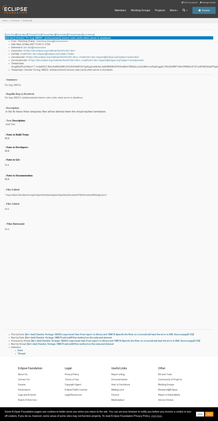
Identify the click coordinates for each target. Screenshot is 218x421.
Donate (205, 10)
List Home (88, 34)
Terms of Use (72, 379)
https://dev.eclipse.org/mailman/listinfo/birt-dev (49, 50)
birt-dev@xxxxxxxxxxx (35, 47)
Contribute (15, 20)
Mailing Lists (117, 389)
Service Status (165, 400)
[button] (185, 10)
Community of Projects (170, 379)
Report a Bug (118, 374)
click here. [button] (156, 416)
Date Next (22, 34)
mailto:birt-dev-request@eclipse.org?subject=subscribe (109, 57)
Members (120, 10)
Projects (160, 10)
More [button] (173, 10)
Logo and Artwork (27, 395)
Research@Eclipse (167, 389)
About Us (22, 374)
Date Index (61, 34)
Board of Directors (27, 400)
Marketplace (117, 400)
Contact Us (24, 379)
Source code (27, 20)
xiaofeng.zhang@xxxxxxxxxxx (52, 41)
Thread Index (75, 34)
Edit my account (191, 2)
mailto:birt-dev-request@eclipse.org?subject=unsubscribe (113, 60)
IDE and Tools (165, 374)
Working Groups (140, 10)
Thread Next (48, 34)
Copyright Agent (73, 384)
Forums (115, 395)
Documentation (119, 379)
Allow (209, 414)
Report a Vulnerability (169, 395)
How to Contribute (120, 384)
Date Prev (10, 34)
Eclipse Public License (76, 389)
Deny (200, 414)
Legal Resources (73, 395)
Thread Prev (34, 34)
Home (4, 20)
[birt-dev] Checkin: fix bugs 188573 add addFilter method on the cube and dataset (68, 337)
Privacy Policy (72, 374)
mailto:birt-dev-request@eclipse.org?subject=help (47, 54)
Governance (24, 389)
